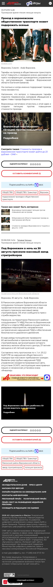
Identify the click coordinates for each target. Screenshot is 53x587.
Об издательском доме (14, 485)
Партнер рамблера (23, 575)
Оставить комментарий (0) (26, 440)
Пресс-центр (35, 485)
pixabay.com (6, 63)
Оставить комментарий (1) (27, 173)
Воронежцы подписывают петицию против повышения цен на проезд (25, 129)
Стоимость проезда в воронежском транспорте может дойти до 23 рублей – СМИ (24, 152)
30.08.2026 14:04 (8, 240)
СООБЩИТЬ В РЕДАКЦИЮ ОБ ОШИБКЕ (20, 508)
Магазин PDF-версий (13, 488)
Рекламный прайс (11, 499)
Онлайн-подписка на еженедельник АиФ (24, 492)
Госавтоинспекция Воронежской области (20, 294)
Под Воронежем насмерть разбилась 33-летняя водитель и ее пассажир (23, 406)
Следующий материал (25, 580)
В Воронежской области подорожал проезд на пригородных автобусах (30, 219)
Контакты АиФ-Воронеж (15, 495)
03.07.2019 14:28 (8, 10)
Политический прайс (34, 499)
